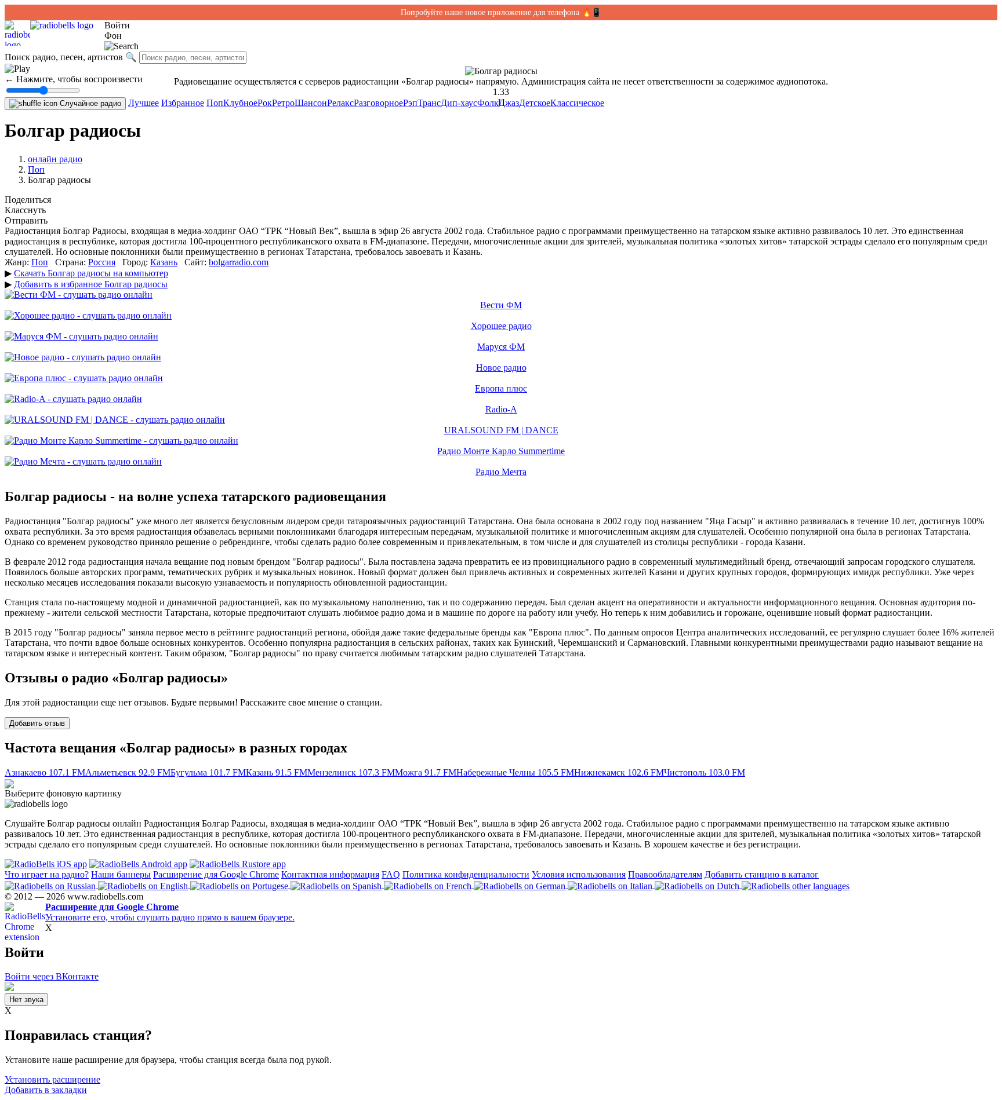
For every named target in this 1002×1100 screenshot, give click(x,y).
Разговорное (378, 103)
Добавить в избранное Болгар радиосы (91, 284)
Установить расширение (52, 1079)
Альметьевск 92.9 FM (127, 772)
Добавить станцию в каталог (762, 874)
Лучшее (143, 103)
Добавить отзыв (37, 723)
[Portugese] (240, 885)
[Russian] (51, 885)
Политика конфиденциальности (465, 874)
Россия (101, 262)
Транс (429, 103)
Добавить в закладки (46, 1090)
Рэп (410, 103)
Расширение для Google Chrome (216, 874)
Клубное (240, 103)
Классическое (577, 103)
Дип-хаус (459, 103)
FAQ (391, 874)
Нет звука (26, 999)
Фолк (488, 103)
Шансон (311, 103)
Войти (117, 25)
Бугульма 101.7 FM (208, 772)
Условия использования (579, 874)
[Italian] (611, 885)
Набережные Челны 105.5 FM (515, 772)
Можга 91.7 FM (425, 772)
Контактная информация (330, 874)
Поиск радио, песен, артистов (64, 57)
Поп (214, 103)
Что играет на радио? (47, 874)
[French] (429, 885)
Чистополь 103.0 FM (704, 772)
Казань (163, 262)
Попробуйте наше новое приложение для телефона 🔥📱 (501, 12)
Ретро (283, 103)
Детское (534, 103)
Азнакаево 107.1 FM (45, 772)
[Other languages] (795, 885)
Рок (264, 103)
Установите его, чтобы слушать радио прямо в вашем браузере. (170, 912)
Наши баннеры (121, 874)
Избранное (182, 103)
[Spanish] (337, 885)
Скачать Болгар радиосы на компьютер (91, 273)
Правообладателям (665, 874)
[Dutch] (698, 885)
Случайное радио (89, 103)
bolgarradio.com (238, 262)
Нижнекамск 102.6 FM (619, 772)
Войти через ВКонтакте (52, 976)
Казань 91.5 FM (276, 772)
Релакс (340, 103)
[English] (144, 885)
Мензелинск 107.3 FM (351, 772)
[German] (521, 885)
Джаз (509, 103)
